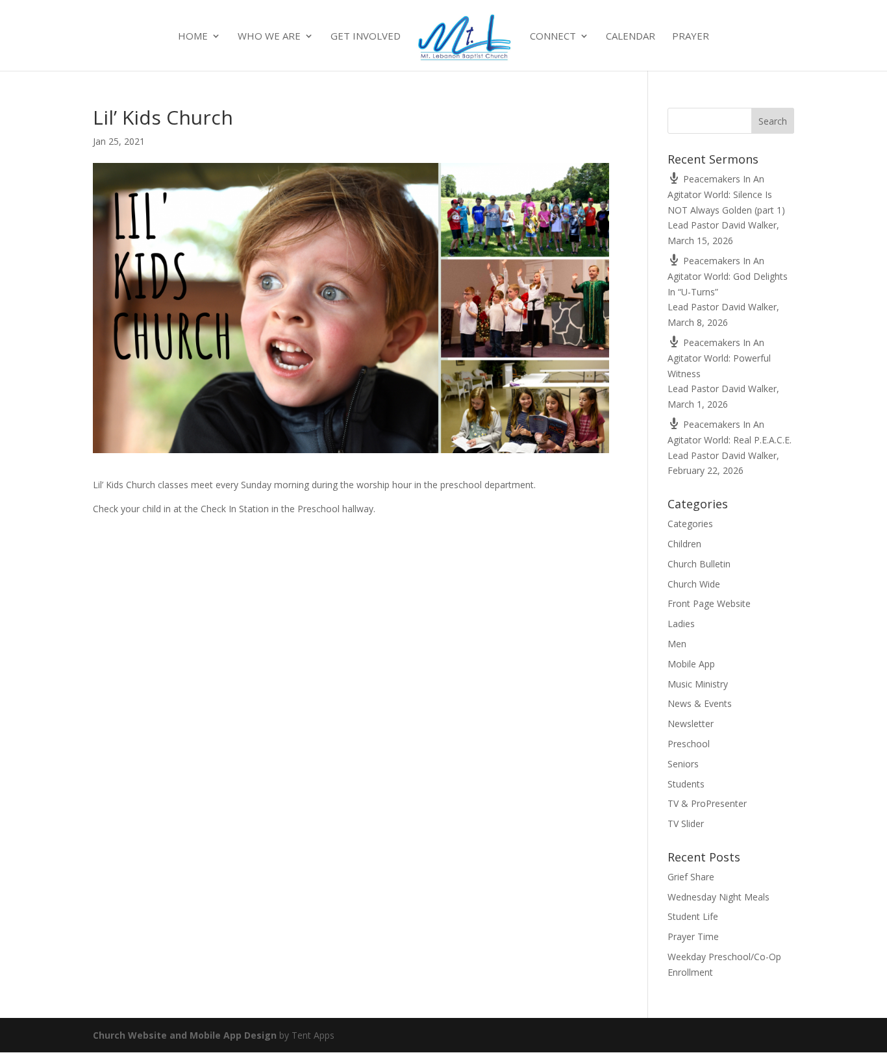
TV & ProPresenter (707, 803)
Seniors (683, 764)
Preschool (689, 743)
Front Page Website (709, 603)
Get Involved (366, 36)
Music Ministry (698, 684)
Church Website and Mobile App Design (185, 1035)
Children (684, 544)
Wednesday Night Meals (718, 897)
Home (193, 36)
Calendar (630, 36)
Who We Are (269, 36)
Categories (690, 523)
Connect (553, 36)
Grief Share (691, 877)
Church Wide (694, 584)
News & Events (700, 703)
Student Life (693, 916)
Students (686, 784)
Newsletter (691, 723)
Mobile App (691, 664)
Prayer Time (693, 936)
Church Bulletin (699, 564)
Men (677, 644)
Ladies (681, 623)
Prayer (690, 36)
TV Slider (686, 823)
